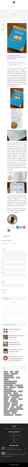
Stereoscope (7, 412)
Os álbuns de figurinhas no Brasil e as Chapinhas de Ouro (17, 336)
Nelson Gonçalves (14, 401)
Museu (21, 399)
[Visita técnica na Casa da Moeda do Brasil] (15, 19)
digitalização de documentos (10, 383)
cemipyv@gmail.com (14, 439)
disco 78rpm (12, 387)
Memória (6, 399)
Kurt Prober (7, 397)
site (14, 204)
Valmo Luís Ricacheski (9, 414)
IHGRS (6, 395)
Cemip (22, 198)
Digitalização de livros (8, 385)
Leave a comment (13, 64)
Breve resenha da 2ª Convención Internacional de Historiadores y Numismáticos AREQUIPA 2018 (16, 358)
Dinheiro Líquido (19, 385)
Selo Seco (6, 406)
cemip (18, 377)
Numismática (7, 403)
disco (6, 387)
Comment (3, 249)
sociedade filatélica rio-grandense (16, 408)
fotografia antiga (8, 393)
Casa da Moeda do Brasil (9, 377)
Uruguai (14, 412)
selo (21, 405)
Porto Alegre (15, 405)
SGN (12, 406)
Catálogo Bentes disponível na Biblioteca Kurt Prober (16, 57)
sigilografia (19, 406)
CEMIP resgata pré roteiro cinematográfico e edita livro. (15, 343)
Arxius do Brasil (14, 373)
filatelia (20, 391)
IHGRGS (15, 393)
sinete (6, 408)
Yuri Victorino (14, 62)
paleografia (15, 403)
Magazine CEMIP (11, 212)
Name (3, 262)
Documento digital (8, 389)
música (6, 401)
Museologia (14, 399)
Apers (17, 371)
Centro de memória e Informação (10, 381)
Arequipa (6, 373)
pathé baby (7, 405)
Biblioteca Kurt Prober (9, 375)
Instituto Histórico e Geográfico (16, 395)
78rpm (6, 371)
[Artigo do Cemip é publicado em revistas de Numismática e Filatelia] (13, 19)
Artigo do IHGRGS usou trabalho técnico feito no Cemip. (15, 350)
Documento (20, 387)
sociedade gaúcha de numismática (11, 410)
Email (3, 267)
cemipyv (6, 379)
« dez (4, 318)
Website (3, 272)
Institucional (14, 13)
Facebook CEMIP (14, 442)
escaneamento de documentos (10, 391)
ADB (11, 371)
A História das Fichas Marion (15, 329)
